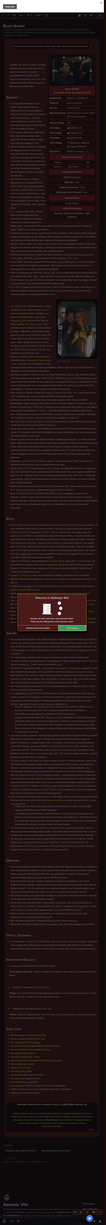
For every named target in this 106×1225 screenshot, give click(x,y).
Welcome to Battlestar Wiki (52, 598)
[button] (38, 628)
